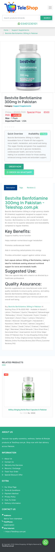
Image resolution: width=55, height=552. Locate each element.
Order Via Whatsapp (20, 172)
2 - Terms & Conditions (11, 490)
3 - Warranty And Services (12, 465)
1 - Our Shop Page (9, 487)
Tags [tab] (21, 188)
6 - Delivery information (11, 503)
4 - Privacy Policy (8, 497)
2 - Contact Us (8, 462)
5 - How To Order (9, 500)
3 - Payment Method (10, 493)
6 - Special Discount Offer (12, 475)
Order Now (14, 166)
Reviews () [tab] (31, 188)
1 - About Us (7, 459)
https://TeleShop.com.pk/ (15, 531)
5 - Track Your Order (10, 472)
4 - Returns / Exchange (11, 468)
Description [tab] (10, 188)
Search (47, 18)
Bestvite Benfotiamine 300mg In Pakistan (25, 307)
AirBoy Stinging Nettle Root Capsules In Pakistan (27, 410)
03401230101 (28, 23)
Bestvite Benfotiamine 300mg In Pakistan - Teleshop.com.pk (26, 203)
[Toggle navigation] (50, 7)
